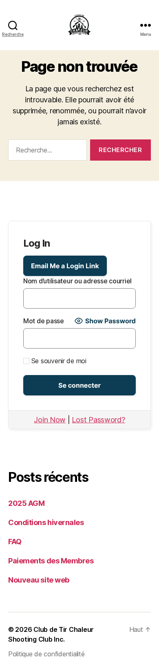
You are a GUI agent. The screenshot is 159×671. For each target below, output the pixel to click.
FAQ (15, 541)
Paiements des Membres (51, 560)
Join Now (50, 419)
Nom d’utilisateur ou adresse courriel (77, 281)
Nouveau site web (38, 580)
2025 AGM (26, 503)
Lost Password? (98, 419)
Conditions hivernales (46, 522)
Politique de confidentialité (46, 654)
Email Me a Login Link (65, 266)
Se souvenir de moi (57, 361)
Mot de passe (43, 321)
